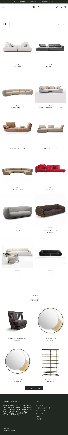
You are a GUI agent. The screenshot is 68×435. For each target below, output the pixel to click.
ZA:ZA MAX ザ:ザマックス (50, 230)
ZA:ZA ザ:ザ (51, 273)
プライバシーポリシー (42, 410)
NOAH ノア (18, 273)
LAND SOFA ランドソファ (50, 148)
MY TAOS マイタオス (51, 66)
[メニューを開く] (3, 6)
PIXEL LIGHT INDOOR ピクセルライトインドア (50, 107)
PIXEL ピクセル (17, 66)
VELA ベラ (17, 230)
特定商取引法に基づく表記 (43, 408)
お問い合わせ (39, 405)
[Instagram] (3, 418)
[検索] (61, 7)
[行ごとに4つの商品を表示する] (6, 24)
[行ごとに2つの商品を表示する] (3, 24)
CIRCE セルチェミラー (50, 338)
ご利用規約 (39, 419)
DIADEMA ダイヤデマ (50, 379)
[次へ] (39, 282)
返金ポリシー (39, 413)
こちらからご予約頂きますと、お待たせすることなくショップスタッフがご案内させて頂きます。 (34, 1)
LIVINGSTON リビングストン (50, 189)
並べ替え (60, 24)
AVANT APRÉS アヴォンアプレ (17, 148)
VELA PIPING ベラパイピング (17, 107)
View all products (34, 388)
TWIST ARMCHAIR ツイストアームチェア (18, 338)
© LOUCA (6, 428)
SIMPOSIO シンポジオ (17, 189)
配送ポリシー (39, 416)
